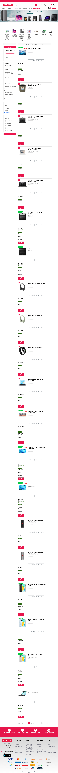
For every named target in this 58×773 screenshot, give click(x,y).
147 (44, 723)
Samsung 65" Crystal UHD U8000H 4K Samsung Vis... (36, 484)
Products (49, 742)
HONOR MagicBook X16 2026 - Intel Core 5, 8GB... (35, 380)
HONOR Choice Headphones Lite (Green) (35, 316)
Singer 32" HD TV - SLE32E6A (34, 48)
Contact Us (39, 742)
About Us (17, 742)
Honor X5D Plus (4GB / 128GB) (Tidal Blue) (36, 620)
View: (20, 44)
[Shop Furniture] (51, 8)
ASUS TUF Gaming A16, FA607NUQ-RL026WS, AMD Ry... (36, 117)
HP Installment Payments (41, 749)
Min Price (7, 55)
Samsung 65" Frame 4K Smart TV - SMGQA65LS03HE (36, 412)
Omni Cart (30, 8)
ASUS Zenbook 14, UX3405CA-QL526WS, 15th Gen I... (35, 149)
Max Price (12, 55)
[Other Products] (51, 32)
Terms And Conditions (52, 752)
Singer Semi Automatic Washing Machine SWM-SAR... (35, 85)
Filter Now (10, 47)
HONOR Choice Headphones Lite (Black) (36, 283)
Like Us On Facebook (30, 751)
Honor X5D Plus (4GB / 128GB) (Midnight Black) (36, 585)
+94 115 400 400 (8, 751)
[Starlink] (49, 8)
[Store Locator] (53, 8)
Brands (49, 744)
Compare (32, 60)
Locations (39, 744)
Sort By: (39, 44)
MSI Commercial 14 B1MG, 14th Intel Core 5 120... (36, 690)
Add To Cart (21, 80)
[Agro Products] (43, 32)
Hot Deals (39, 746)
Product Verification (51, 746)
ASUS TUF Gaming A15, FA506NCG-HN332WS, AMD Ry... (36, 181)
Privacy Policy (50, 750)
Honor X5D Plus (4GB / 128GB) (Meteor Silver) (36, 655)
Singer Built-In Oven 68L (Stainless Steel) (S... (35, 213)
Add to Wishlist (41, 60)
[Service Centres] (55, 8)
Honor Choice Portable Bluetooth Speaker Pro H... (35, 521)
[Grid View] (26, 44)
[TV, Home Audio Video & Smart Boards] (14, 33)
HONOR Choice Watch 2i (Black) (35, 347)
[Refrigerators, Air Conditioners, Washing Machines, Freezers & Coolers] (22, 35)
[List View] (28, 44)
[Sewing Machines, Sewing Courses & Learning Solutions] (29, 34)
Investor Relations (18, 752)
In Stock (35, 44)
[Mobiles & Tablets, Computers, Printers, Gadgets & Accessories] (7, 34)
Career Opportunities (19, 750)
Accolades (28, 742)
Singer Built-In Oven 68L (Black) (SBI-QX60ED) (36, 248)
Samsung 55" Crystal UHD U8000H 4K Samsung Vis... (36, 448)
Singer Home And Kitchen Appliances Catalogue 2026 (29, 748)
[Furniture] (36, 32)
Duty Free (16, 8)
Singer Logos (28, 755)
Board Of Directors (18, 746)
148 (47, 723)
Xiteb (29, 772)
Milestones (17, 744)
